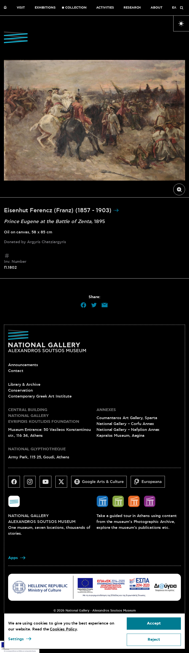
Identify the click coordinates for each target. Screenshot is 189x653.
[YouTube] (47, 484)
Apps (13, 557)
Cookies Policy (63, 629)
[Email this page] (105, 305)
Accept (154, 623)
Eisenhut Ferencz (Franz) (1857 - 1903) (58, 210)
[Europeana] (150, 484)
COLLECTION (75, 8)
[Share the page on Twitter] (94, 305)
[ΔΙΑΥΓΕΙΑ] (165, 587)
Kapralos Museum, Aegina (120, 435)
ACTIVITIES (105, 8)
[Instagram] (32, 484)
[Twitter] (63, 484)
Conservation (20, 390)
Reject (154, 639)
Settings (16, 639)
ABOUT (156, 8)
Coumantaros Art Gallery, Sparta (126, 417)
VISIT (21, 8)
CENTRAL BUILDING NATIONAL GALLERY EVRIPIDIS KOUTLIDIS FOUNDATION (43, 415)
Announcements (23, 364)
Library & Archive (24, 384)
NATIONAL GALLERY (6, 7)
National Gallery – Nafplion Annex (127, 429)
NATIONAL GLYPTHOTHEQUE (37, 449)
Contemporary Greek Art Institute (39, 396)
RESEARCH (132, 8)
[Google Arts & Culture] (101, 484)
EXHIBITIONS (45, 8)
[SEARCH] (181, 7)
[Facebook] (16, 484)
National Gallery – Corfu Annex (125, 423)
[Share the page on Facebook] (83, 305)
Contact (15, 370)
